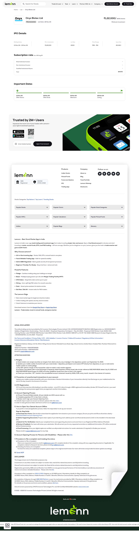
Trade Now (129, 4)
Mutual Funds (65, 176)
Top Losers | (39, 199)
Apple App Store (51, 307)
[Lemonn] (24, 174)
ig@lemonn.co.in (57, 402)
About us (83, 173)
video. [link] (57, 401)
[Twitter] (100, 174)
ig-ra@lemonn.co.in (58, 445)
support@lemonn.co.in (27, 351)
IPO (62, 183)
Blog (81, 176)
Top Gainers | (31, 199)
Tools (66, 4)
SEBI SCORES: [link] (39, 473)
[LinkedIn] (118, 174)
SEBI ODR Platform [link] (42, 479)
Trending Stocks (48, 199)
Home (16, 9)
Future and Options (67, 180)
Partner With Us (85, 4)
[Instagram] (104, 174)
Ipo (21, 9)
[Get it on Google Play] (18, 136)
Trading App (65, 187)
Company (97, 4)
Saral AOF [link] (20, 453)
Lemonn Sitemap (85, 183)
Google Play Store (38, 307)
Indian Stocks (65, 173)
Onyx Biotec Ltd (30, 9)
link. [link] (71, 435)
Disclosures (83, 187)
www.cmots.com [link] (83, 487)
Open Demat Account (112, 4)
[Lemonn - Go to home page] (10, 3)
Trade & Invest (56, 4)
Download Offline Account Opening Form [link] (29, 415)
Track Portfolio (85, 180)
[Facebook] (109, 174)
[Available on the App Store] (18, 131)
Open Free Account (42, 144)
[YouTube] (113, 174)
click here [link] (55, 483)
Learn (74, 4)
